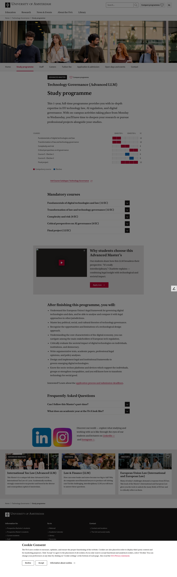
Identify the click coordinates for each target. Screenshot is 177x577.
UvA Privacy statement (120, 556)
